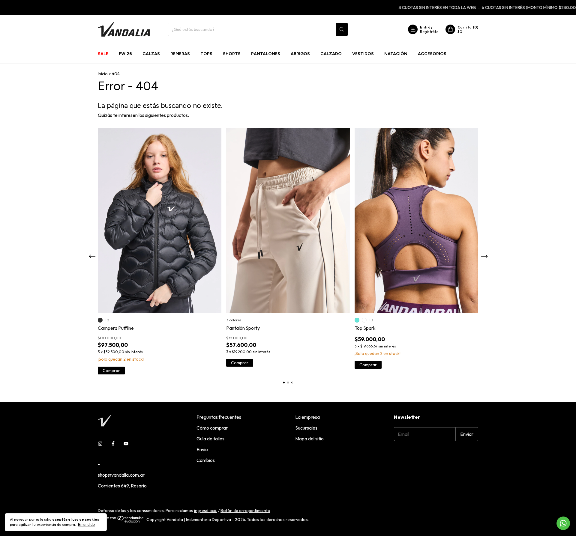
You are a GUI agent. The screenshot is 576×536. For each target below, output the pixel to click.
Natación (395, 53)
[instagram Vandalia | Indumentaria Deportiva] (100, 444)
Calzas (151, 53)
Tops (206, 53)
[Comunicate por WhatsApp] (563, 523)
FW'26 (125, 53)
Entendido (86, 525)
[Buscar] (342, 29)
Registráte (429, 31)
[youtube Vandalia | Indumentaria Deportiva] (126, 444)
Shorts (232, 53)
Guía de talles (210, 439)
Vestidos (363, 53)
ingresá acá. (205, 510)
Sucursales (306, 428)
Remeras (180, 53)
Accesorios (432, 53)
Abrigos (300, 53)
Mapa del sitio (309, 439)
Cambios (205, 460)
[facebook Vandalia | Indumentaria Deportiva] (113, 444)
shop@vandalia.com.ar (121, 475)
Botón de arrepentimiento (245, 510)
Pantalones (265, 53)
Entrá (425, 27)
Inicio (103, 73)
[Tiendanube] (121, 521)
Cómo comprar (212, 428)
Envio (202, 449)
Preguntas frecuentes (218, 417)
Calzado (331, 53)
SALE (103, 53)
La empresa (307, 417)
